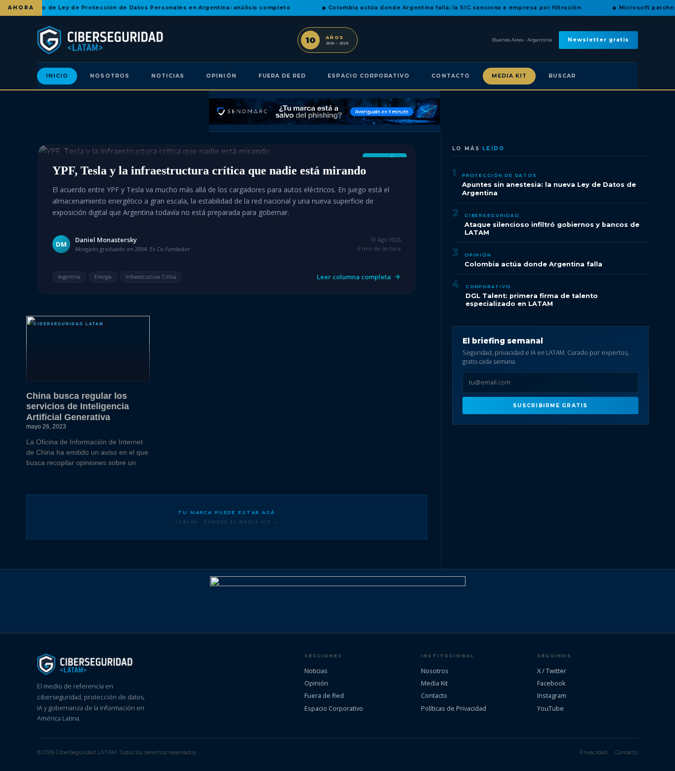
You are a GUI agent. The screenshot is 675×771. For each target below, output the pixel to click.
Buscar (561, 76)
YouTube (550, 708)
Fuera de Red (282, 76)
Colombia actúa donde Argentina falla (533, 264)
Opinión (221, 76)
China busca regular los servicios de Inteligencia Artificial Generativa (77, 406)
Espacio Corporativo (369, 76)
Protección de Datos (499, 175)
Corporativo (487, 286)
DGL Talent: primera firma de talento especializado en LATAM (531, 300)
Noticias (167, 76)
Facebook (551, 683)
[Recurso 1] (324, 111)
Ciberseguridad (491, 215)
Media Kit (509, 76)
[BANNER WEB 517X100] (337, 601)
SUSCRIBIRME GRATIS (550, 405)
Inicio (57, 76)
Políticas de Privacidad (453, 708)
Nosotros (109, 76)
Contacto (450, 76)
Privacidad (593, 752)
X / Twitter (551, 670)
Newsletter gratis (598, 40)
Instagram (551, 695)
